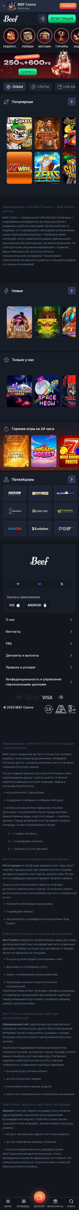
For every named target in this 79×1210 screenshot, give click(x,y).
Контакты (13, 631)
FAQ (9, 643)
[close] (4, 6)
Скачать (68, 5)
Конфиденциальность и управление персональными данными (34, 681)
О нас (10, 619)
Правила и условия (20, 667)
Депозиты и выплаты (22, 655)
